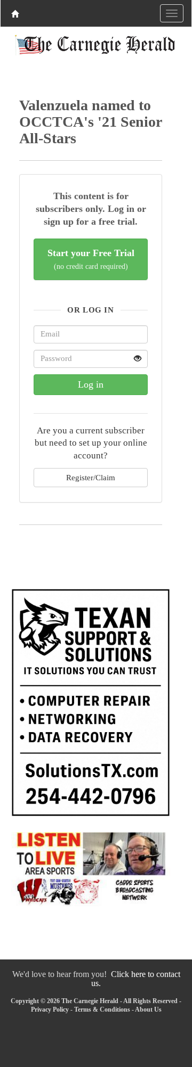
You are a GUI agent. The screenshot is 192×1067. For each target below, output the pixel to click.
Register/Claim (90, 477)
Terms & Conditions (102, 1009)
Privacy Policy (50, 1009)
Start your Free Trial (90, 259)
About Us (148, 1009)
